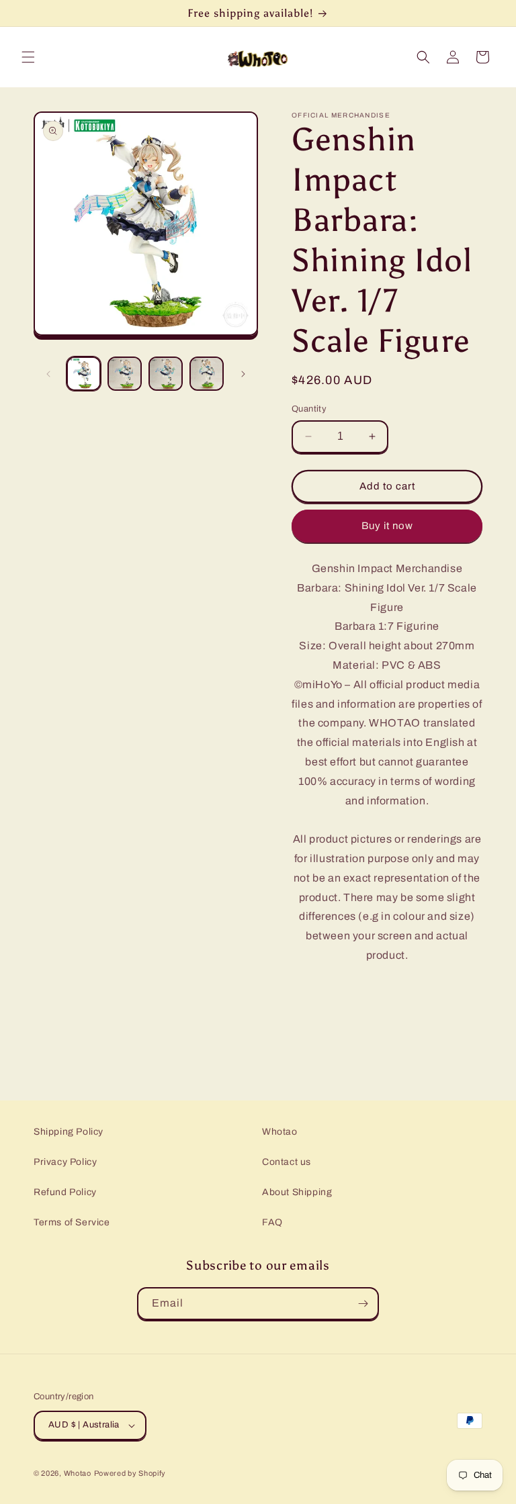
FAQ (272, 1222)
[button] (28, 57)
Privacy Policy (65, 1162)
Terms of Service (72, 1222)
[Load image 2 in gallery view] (125, 374)
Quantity (309, 409)
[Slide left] (48, 374)
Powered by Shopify (130, 1473)
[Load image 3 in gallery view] (165, 374)
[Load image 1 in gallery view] (84, 374)
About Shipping (297, 1192)
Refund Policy (65, 1192)
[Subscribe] (363, 1303)
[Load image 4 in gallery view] (206, 374)
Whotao (280, 1132)
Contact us (286, 1162)
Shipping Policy (68, 1132)
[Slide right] (243, 374)
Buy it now (387, 525)
